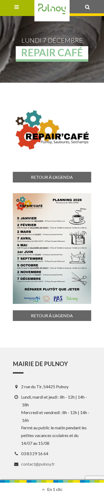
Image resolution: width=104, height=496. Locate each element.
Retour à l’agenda (52, 177)
